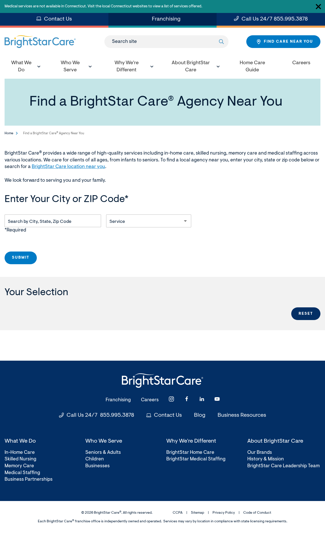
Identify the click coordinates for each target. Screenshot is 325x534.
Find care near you (288, 42)
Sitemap (197, 513)
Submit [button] (20, 258)
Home (9, 133)
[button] (24, 67)
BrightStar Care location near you (68, 166)
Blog (199, 415)
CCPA (178, 513)
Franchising (168, 21)
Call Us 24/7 (274, 19)
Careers (150, 400)
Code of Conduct (257, 513)
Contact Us (58, 19)
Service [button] (117, 222)
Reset (306, 314)
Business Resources (242, 415)
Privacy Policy (224, 513)
